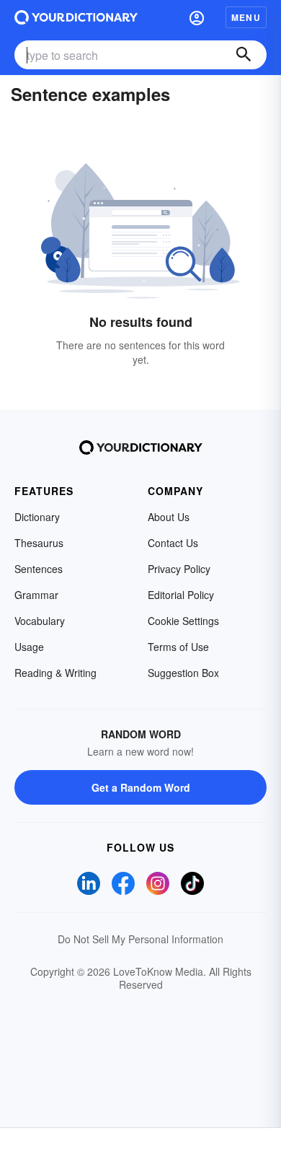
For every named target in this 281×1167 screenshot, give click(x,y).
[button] (196, 17)
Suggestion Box (183, 672)
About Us (168, 517)
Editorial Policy (181, 594)
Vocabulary (39, 620)
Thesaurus (38, 543)
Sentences (38, 568)
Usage (29, 646)
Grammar (36, 594)
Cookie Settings (183, 620)
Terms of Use (178, 646)
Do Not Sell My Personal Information (140, 939)
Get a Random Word (141, 787)
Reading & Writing (55, 672)
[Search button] (243, 55)
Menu (246, 17)
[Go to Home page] (76, 17)
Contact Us (173, 543)
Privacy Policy (179, 568)
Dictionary (37, 517)
